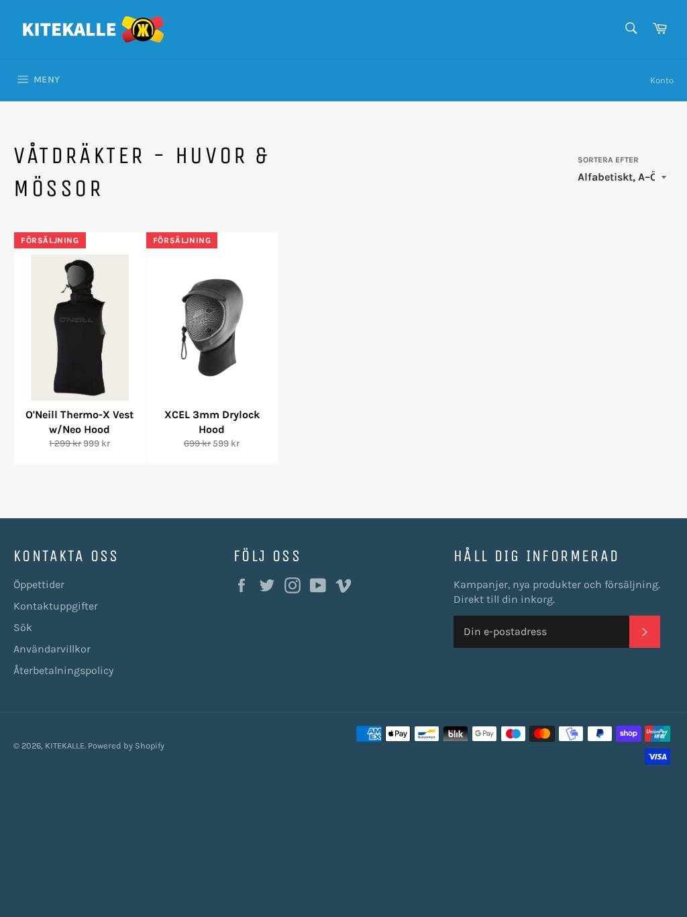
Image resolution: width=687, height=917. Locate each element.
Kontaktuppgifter (55, 605)
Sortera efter (608, 159)
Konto (662, 80)
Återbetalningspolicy (63, 670)
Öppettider (38, 584)
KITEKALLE (65, 745)
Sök (22, 627)
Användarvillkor (52, 648)
